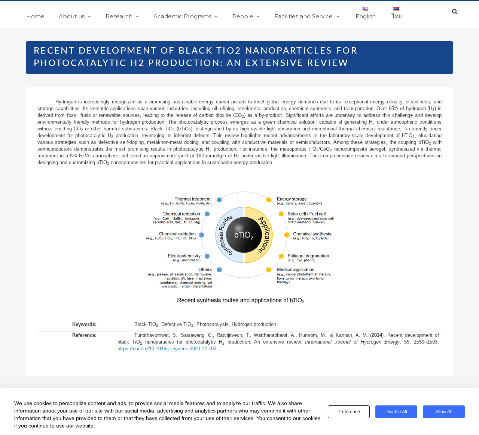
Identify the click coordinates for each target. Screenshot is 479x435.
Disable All (396, 411)
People (242, 16)
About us (72, 16)
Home (35, 16)
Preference (349, 411)
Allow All (443, 411)
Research (119, 16)
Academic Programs (182, 16)
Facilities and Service (303, 16)
